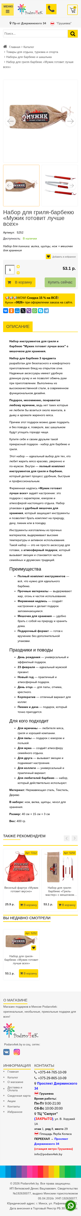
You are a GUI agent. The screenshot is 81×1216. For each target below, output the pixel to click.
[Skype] (40, 310)
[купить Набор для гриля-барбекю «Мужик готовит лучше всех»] (21, 941)
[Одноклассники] (11, 310)
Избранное (14, 1111)
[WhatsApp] (34, 310)
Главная (14, 47)
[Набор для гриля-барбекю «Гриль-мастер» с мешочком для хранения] (60, 867)
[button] (70, 121)
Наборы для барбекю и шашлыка (29, 57)
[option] (21, 954)
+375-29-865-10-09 (52, 1078)
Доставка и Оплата (14, 1089)
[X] (23, 310)
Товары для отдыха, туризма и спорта (32, 52)
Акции (11, 1101)
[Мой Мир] (17, 310)
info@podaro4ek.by (48, 1154)
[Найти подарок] (73, 34)
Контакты (13, 1106)
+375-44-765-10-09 (52, 1072)
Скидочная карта (19, 1095)
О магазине (15, 1082)
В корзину (23, 282)
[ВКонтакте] (5, 310)
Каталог (28, 47)
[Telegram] (46, 310)
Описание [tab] (17, 326)
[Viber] (28, 310)
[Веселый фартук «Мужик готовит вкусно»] (21, 867)
